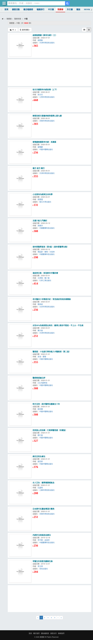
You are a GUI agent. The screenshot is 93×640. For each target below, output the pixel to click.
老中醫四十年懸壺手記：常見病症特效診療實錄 (52, 299)
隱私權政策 (45, 633)
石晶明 (40, 487)
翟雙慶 (40, 147)
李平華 (40, 540)
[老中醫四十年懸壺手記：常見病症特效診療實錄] (20, 309)
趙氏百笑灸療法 (39, 456)
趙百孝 (40, 461)
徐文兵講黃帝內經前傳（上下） (45, 89)
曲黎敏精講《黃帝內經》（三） (45, 35)
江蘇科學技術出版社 (47, 490)
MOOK (87, 9)
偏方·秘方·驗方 (39, 168)
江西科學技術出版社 (47, 97)
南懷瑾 (40, 199)
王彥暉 (40, 278)
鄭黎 (44, 356)
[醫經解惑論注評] (20, 388)
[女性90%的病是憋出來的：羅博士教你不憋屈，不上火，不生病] (20, 335)
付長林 (52, 251)
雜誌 (78, 9)
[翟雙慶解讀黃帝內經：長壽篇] (20, 152)
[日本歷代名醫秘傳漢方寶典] (20, 519)
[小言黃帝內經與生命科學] (20, 204)
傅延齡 (40, 251)
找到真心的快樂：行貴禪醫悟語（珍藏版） (50, 430)
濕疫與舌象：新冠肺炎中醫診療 (45, 273)
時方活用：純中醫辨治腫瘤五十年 (46, 404)
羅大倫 (40, 330)
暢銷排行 (40, 9)
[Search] (67, 3)
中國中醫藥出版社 (46, 149)
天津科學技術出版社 (47, 42)
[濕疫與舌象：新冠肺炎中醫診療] (20, 283)
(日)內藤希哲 (42, 382)
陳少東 (47, 278)
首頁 (6, 9)
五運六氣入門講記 (40, 221)
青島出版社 (43, 568)
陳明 (46, 251)
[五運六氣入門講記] (20, 231)
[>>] (61, 617)
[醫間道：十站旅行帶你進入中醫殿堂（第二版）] (20, 362)
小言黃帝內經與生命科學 (43, 194)
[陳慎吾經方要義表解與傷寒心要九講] (20, 126)
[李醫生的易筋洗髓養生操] (20, 571)
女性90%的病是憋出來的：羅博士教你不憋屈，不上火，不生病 (58, 325)
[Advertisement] (49, 72)
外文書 (70, 9)
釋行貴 (40, 435)
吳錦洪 (40, 225)
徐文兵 (40, 94)
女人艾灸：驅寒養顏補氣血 (43, 483)
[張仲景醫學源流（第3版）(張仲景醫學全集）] (20, 257)
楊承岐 (40, 304)
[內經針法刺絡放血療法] (20, 545)
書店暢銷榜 (28, 9)
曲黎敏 (40, 40)
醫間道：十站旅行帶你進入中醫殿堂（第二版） (52, 352)
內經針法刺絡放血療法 (42, 535)
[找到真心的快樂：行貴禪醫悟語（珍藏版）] (20, 440)
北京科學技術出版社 (47, 306)
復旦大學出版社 (45, 201)
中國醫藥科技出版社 (47, 228)
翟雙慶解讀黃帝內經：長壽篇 (44, 142)
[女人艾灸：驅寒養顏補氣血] (20, 493)
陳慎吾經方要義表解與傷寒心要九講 (47, 116)
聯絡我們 (61, 633)
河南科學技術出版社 (47, 120)
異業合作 (53, 633)
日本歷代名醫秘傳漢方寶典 (43, 509)
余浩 (39, 356)
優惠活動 (16, 9)
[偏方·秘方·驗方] (20, 178)
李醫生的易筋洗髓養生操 (43, 561)
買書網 (42, 637)
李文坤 (40, 566)
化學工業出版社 (45, 280)
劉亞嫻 (40, 409)
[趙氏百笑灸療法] (20, 466)
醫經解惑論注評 (39, 378)
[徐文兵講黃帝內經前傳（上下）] (20, 99)
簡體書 (60, 9)
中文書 (51, 9)
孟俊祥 (47, 540)
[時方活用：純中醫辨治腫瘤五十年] (20, 414)
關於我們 (36, 633)
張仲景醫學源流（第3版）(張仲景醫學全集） (51, 247)
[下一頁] (58, 617)
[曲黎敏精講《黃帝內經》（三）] (20, 45)
